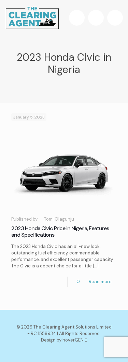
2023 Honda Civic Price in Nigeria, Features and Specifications (60, 231)
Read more (100, 281)
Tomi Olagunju (59, 219)
